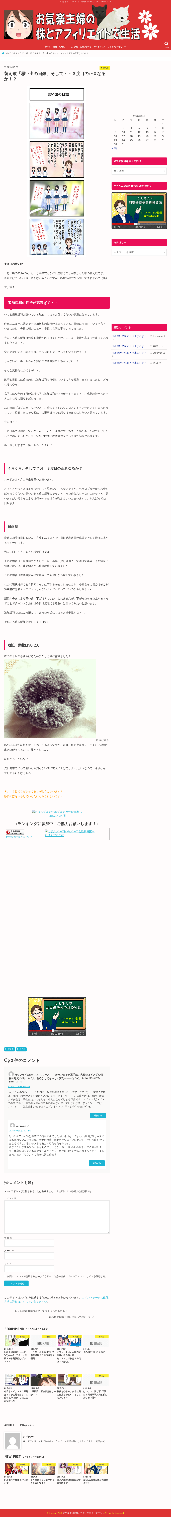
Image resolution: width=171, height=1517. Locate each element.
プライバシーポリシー (117, 47)
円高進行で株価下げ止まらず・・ (130, 336)
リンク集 (74, 47)
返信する (98, 1115)
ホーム (47, 47)
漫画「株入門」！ (60, 47)
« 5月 (114, 148)
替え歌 (11, 1049)
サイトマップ (99, 47)
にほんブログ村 (57, 815)
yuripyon (29, 1436)
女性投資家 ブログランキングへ (20, 837)
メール (9, 1250)
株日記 (23, 1049)
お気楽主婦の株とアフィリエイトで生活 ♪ (83, 1513)
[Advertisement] (57, 878)
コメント (10, 1198)
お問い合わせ (85, 47)
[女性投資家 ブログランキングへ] (15, 832)
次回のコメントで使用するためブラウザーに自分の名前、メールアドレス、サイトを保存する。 (57, 1276)
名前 (8, 1237)
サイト (7, 1263)
